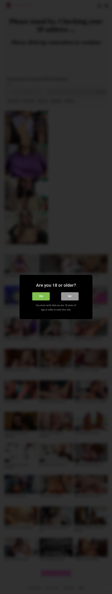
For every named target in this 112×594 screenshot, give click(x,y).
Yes (41, 296)
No (70, 296)
